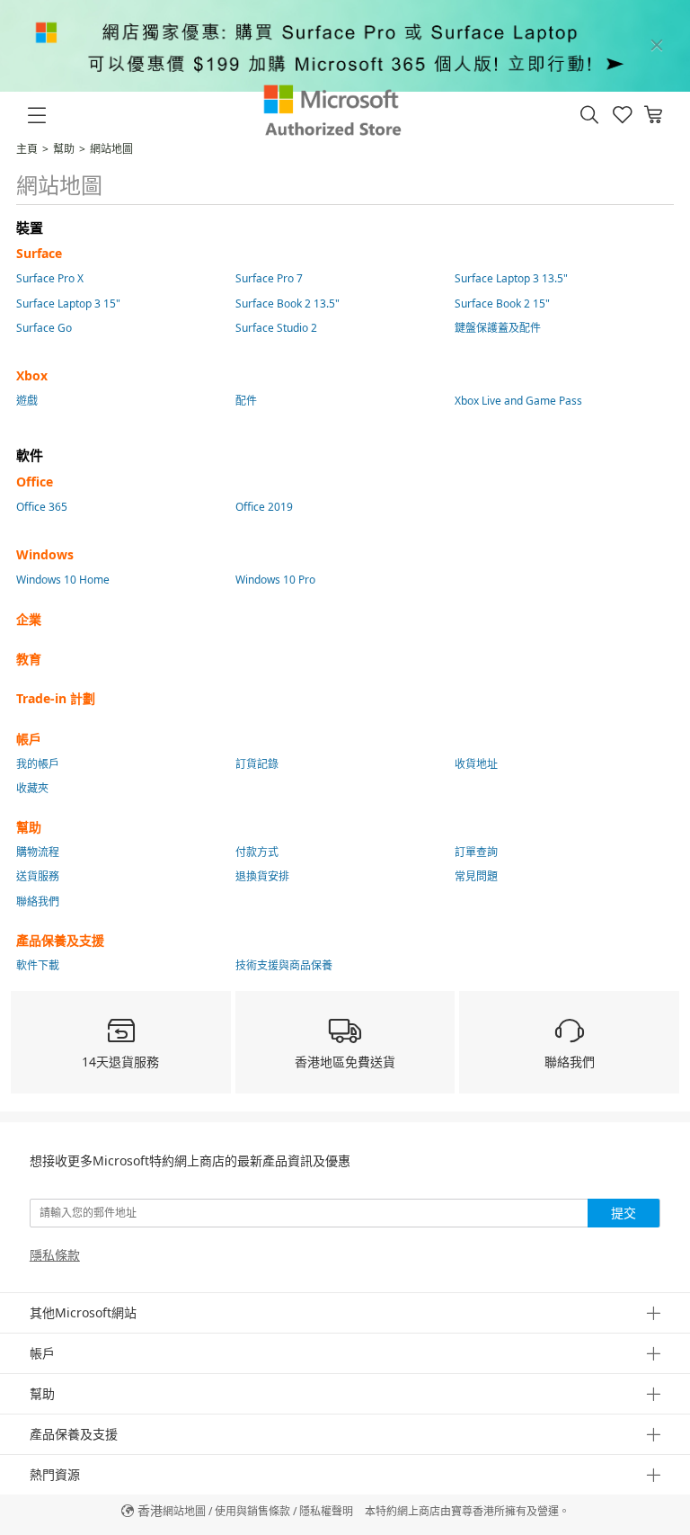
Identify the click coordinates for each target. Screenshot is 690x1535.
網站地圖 (184, 1511)
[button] (589, 115)
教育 (28, 658)
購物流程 (37, 852)
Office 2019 (264, 506)
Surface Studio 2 (276, 327)
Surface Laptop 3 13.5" (511, 278)
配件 (246, 400)
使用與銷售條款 (252, 1511)
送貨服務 (37, 876)
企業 (28, 619)
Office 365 (41, 506)
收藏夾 (32, 788)
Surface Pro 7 (269, 278)
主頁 (27, 148)
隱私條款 (55, 1255)
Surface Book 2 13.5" (287, 303)
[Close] (656, 46)
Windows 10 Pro (275, 579)
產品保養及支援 (60, 940)
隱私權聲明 (326, 1511)
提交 (623, 1212)
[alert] (345, 46)
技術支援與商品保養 (283, 965)
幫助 (64, 148)
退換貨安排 (262, 876)
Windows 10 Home (63, 579)
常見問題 (476, 876)
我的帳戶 (37, 764)
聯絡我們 (37, 901)
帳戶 (28, 738)
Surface (39, 253)
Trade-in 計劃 (55, 698)
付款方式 (257, 852)
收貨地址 (476, 764)
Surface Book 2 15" (502, 303)
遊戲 (27, 400)
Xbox (32, 375)
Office (34, 481)
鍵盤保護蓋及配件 (498, 327)
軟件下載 (37, 965)
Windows (45, 554)
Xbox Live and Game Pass (518, 400)
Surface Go (44, 327)
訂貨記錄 (257, 764)
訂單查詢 (476, 852)
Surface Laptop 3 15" (68, 303)
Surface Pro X (50, 278)
